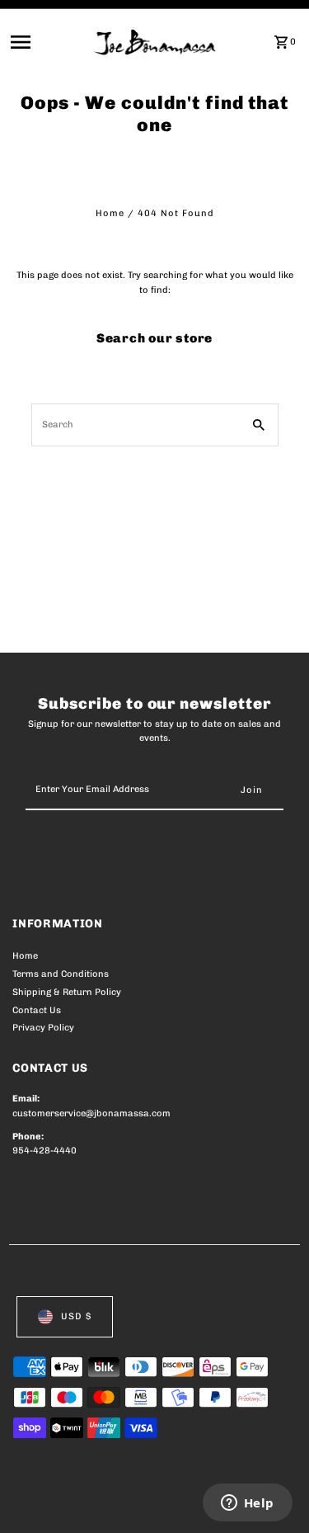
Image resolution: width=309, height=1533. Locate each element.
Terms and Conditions (60, 974)
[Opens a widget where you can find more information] (247, 1504)
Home (110, 213)
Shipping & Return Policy (66, 992)
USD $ (76, 1316)
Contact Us (36, 1010)
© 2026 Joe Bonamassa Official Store (100, 1502)
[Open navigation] (47, 42)
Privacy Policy (43, 1027)
